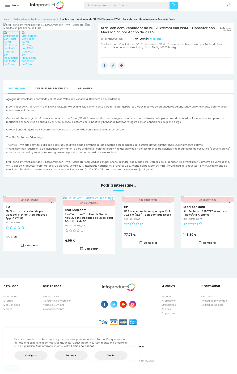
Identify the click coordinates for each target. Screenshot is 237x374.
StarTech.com (76, 210)
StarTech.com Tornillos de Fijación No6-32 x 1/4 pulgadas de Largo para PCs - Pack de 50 (89, 218)
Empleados (168, 313)
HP (126, 207)
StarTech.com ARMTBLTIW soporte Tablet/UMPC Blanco (205, 212)
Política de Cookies (82, 346)
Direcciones (169, 305)
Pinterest (121, 65)
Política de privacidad (214, 300)
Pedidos (166, 309)
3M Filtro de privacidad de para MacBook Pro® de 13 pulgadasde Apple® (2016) (26, 214)
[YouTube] (123, 304)
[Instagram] (132, 304)
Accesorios (156, 38)
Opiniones (85, 88)
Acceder (167, 296)
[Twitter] (113, 304)
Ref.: (103, 38)
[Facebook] (104, 304)
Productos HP (51, 296)
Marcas (7, 309)
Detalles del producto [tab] (51, 88)
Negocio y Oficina (54, 305)
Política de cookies (212, 305)
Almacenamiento (53, 309)
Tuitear (112, 65)
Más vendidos (11, 305)
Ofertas (8, 300)
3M (8, 207)
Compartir (104, 65)
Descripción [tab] (16, 88)
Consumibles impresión (57, 300)
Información (169, 300)
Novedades (10, 296)
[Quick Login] (228, 5)
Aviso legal (207, 296)
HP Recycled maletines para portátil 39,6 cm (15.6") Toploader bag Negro (147, 212)
